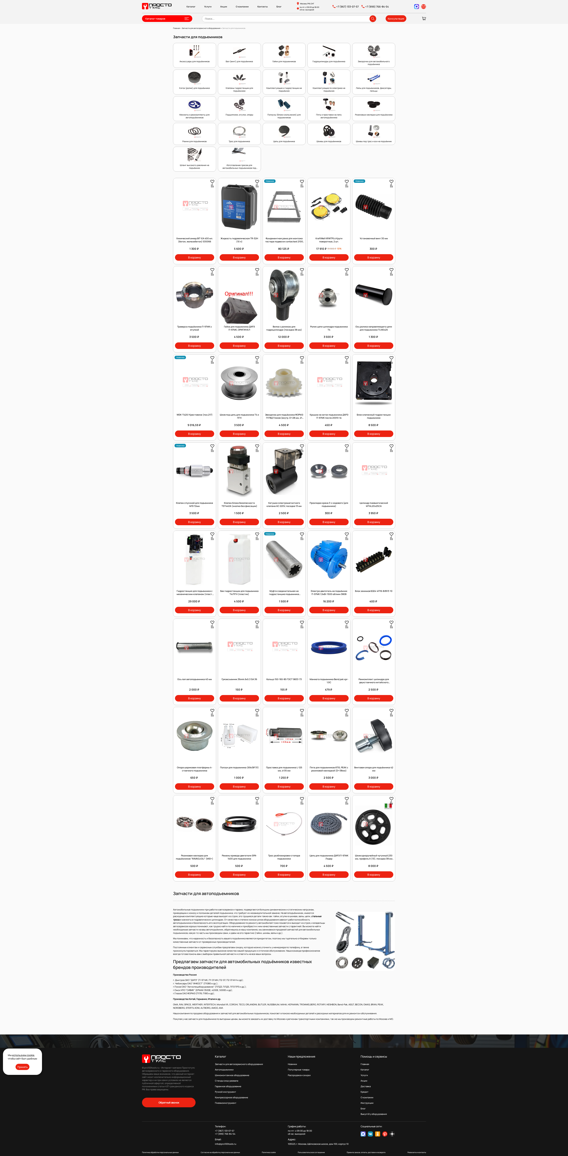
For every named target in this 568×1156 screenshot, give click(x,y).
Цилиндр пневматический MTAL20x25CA (374, 504)
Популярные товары (298, 1069)
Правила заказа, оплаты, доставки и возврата (366, 1152)
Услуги (208, 6)
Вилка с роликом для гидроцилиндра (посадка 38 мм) (284, 328)
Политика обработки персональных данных (160, 1152)
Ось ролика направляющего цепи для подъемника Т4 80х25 (373, 328)
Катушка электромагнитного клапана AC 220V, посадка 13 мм (284, 504)
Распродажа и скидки (299, 1075)
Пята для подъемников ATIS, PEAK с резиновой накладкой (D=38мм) (329, 769)
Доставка (366, 1086)
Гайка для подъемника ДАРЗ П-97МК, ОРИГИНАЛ (239, 328)
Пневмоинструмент (225, 1102)
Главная (365, 1064)
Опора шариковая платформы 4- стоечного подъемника (194, 769)
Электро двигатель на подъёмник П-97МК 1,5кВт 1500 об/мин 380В (329, 592)
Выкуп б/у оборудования (374, 1114)
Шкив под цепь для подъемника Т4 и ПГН (239, 416)
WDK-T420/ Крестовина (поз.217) (195, 414)
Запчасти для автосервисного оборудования (239, 1064)
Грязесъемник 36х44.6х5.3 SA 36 (239, 679)
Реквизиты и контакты (417, 1152)
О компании (242, 6)
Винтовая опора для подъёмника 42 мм (373, 769)
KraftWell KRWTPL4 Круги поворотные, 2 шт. (329, 240)
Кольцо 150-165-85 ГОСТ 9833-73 (284, 679)
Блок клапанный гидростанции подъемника (374, 416)
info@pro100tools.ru (225, 1143)
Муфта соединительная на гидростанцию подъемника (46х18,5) (284, 594)
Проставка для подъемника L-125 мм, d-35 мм (284, 769)
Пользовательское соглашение (311, 1152)
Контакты (262, 6)
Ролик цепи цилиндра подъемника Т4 (329, 328)
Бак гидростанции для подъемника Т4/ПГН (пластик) (239, 592)
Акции (223, 6)
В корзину (194, 257)
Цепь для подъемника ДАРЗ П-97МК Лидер (329, 857)
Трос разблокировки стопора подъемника (284, 857)
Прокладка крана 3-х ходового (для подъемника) (329, 504)
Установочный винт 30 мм (374, 238)
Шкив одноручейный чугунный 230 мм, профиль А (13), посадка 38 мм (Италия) (373, 858)
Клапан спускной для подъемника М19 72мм (194, 504)
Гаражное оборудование (228, 1086)
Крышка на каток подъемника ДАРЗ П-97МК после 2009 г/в (329, 416)
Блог (278, 6)
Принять (22, 1067)
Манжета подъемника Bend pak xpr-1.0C (329, 681)
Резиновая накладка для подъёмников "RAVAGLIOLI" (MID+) (194, 857)
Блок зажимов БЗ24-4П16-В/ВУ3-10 (373, 591)
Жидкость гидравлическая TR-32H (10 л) (239, 240)
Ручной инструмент (225, 1091)
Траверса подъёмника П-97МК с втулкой (194, 328)
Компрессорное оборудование (231, 1097)
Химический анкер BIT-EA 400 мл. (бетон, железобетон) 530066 (194, 240)
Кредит (364, 1091)
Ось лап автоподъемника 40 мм (194, 679)
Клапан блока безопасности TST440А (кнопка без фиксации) (239, 504)
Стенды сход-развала (226, 1080)
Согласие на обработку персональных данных (220, 1152)
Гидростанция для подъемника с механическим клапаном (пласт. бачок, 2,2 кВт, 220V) (195, 594)
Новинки (292, 1064)
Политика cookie (269, 1152)
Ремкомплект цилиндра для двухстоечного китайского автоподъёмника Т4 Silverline (374, 682)
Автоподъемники (224, 1069)
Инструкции (367, 1102)
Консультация (396, 18)
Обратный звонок (169, 1102)
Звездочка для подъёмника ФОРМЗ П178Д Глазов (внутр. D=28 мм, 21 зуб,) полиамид (284, 417)
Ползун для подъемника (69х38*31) (239, 767)
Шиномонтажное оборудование (232, 1075)
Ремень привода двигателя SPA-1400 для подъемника (239, 857)
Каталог (191, 6)
